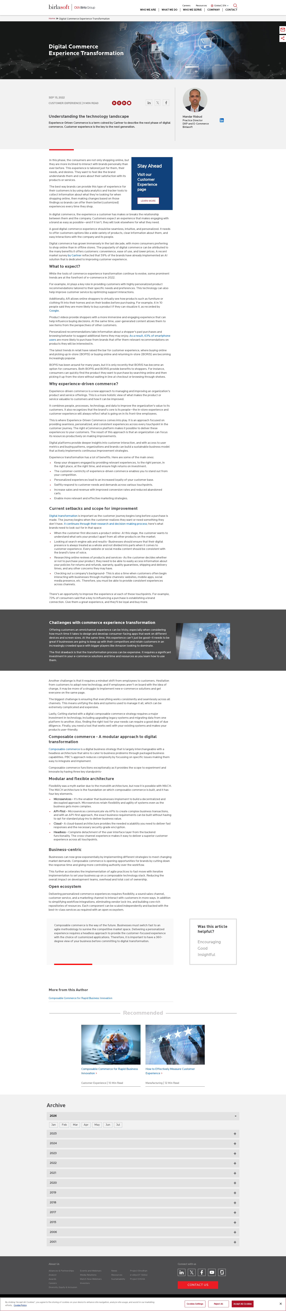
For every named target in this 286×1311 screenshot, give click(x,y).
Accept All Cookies (243, 1304)
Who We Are (148, 10)
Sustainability (118, 1279)
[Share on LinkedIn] (149, 103)
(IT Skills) (142, 1275)
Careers (186, 5)
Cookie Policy (20, 1305)
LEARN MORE (148, 200)
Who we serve (192, 10)
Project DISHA (137, 1279)
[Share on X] (158, 103)
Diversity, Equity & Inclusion (63, 1287)
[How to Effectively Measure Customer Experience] (175, 1044)
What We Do (169, 10)
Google (54, 310)
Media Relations (88, 1275)
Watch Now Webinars (91, 1279)
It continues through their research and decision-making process (105, 524)
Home (52, 18)
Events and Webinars (90, 1271)
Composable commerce (64, 749)
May (97, 1124)
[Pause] (119, 103)
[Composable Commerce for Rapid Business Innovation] (111, 1044)
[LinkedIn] (221, 121)
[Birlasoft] (61, 8)
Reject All (218, 1304)
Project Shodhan (138, 1271)
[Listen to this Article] (114, 103)
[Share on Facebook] (166, 103)
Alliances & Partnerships (61, 1271)
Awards (52, 1279)
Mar (75, 1124)
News (114, 1271)
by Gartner (74, 255)
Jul (118, 1124)
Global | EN (220, 5)
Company (213, 10)
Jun (108, 1124)
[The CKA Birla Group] (84, 7)
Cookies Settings (195, 1304)
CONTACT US (198, 1285)
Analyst (52, 1275)
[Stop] (129, 103)
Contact (231, 10)
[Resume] (124, 103)
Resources (201, 5)
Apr (86, 1124)
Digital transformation (63, 516)
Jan (53, 1124)
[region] (143, 1304)
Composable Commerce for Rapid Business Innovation (80, 998)
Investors (85, 1283)
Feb (64, 1124)
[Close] (280, 1303)
